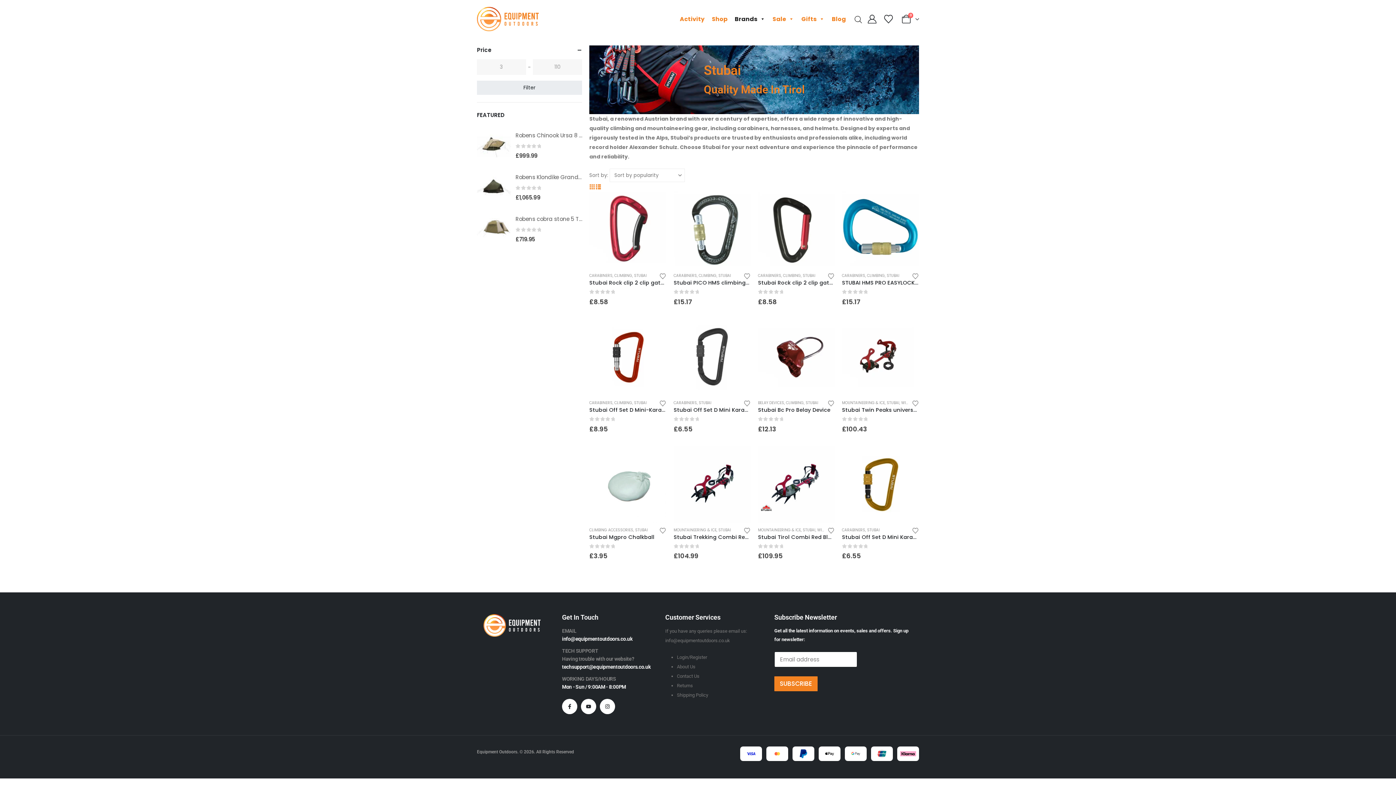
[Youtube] (588, 706)
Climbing (623, 275)
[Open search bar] (858, 19)
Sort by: (598, 175)
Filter (529, 87)
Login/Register (692, 657)
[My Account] (872, 19)
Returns (685, 685)
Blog (839, 19)
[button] (592, 186)
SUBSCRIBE (796, 683)
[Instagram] (607, 706)
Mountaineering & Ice (863, 403)
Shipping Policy (692, 695)
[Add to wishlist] (662, 276)
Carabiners (601, 275)
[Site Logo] (508, 19)
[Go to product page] (627, 230)
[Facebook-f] (569, 706)
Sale (779, 19)
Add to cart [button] (654, 203)
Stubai (640, 275)
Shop (719, 19)
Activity (692, 19)
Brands (746, 19)
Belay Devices (771, 403)
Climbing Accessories (611, 530)
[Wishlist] (888, 19)
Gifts (809, 19)
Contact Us (688, 676)
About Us (686, 666)
